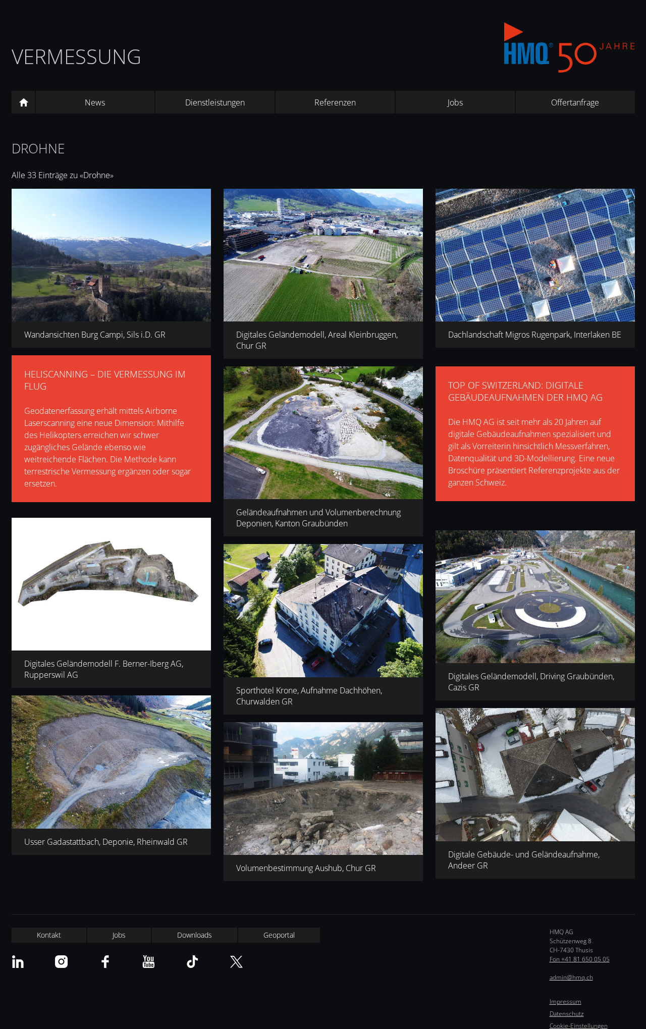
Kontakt (49, 935)
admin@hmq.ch (571, 977)
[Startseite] (23, 102)
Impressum (565, 1001)
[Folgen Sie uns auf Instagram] (61, 961)
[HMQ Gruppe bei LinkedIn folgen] (18, 961)
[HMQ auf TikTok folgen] (192, 961)
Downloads (194, 935)
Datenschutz (567, 1013)
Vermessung (76, 56)
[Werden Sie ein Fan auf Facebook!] (105, 961)
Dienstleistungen (215, 102)
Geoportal (279, 935)
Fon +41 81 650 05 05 (580, 959)
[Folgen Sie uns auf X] (236, 961)
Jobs (455, 102)
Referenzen (335, 102)
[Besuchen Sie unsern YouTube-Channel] (148, 961)
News (95, 102)
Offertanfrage (575, 102)
